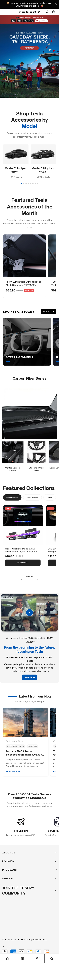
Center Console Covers (12, 469)
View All (47, 312)
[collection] (22, 958)
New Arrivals (12, 497)
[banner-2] (36, 452)
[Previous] (27, 100)
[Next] (32, 100)
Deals (49, 497)
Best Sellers (32, 497)
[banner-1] (12, 452)
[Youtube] (48, 922)
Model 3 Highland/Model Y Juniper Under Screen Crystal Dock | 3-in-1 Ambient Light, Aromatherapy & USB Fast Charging (22, 553)
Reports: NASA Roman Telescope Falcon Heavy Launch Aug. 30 (25, 755)
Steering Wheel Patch (36, 469)
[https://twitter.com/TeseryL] (31, 922)
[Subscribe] (54, 914)
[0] (53, 12)
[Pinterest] (5, 922)
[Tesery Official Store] (29, 11)
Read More (11, 771)
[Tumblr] (40, 922)
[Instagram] (22, 922)
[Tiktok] (5, 930)
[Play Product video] (29, 613)
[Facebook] (14, 922)
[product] (7, 958)
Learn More (23, 562)
